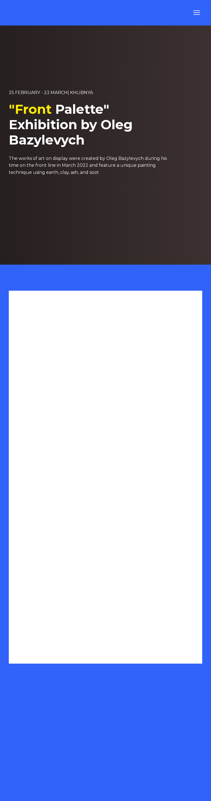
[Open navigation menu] (196, 12)
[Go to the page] (23, 13)
